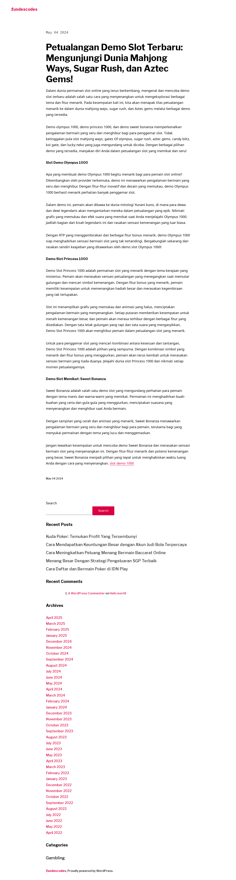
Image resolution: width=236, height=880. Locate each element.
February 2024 (57, 701)
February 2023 (57, 773)
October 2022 (57, 797)
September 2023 (59, 731)
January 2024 (56, 707)
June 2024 (54, 677)
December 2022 (59, 785)
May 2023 (54, 755)
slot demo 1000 (122, 463)
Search (51, 503)
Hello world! (118, 593)
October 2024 (57, 653)
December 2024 (59, 641)
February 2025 (57, 629)
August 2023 (56, 737)
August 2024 (56, 665)
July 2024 (53, 671)
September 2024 (59, 659)
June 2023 (54, 749)
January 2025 (56, 636)
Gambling (55, 857)
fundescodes (24, 9)
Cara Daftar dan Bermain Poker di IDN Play (87, 569)
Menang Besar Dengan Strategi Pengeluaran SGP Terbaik (101, 560)
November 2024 (59, 647)
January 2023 (56, 779)
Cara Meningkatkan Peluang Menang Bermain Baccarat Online (106, 552)
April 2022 (54, 833)
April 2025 (54, 618)
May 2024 (54, 683)
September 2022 (59, 803)
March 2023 (55, 767)
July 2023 (53, 743)
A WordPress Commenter (86, 593)
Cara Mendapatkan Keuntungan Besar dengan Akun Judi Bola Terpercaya (116, 544)
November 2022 (59, 791)
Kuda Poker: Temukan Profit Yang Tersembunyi (91, 536)
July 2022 (53, 815)
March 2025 (55, 624)
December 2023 (59, 713)
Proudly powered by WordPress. (90, 871)
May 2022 (54, 827)
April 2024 (54, 689)
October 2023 (57, 725)
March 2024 (55, 695)
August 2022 (56, 809)
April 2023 (54, 761)
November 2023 (59, 719)
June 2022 (54, 821)
